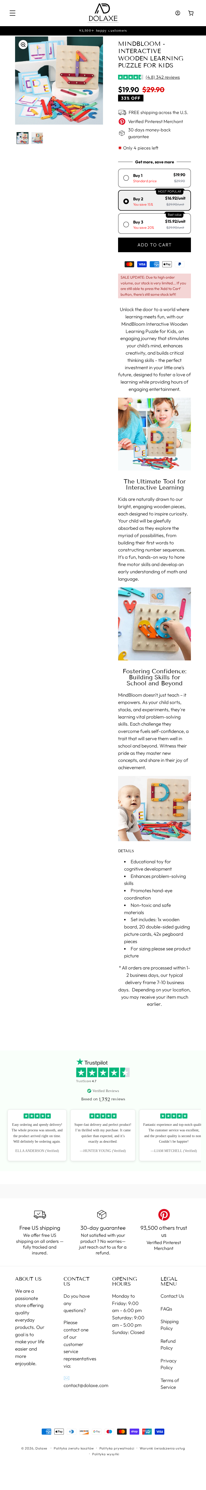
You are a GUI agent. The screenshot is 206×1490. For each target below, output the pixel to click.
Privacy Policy (169, 1364)
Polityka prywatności (116, 1448)
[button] (12, 13)
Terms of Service (170, 1383)
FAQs (166, 1309)
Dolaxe (41, 1448)
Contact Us (172, 1296)
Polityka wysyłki (105, 1454)
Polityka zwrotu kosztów (74, 1448)
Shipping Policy (170, 1324)
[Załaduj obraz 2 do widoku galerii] (37, 138)
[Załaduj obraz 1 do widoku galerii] (22, 138)
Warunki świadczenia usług (162, 1448)
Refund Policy (168, 1344)
